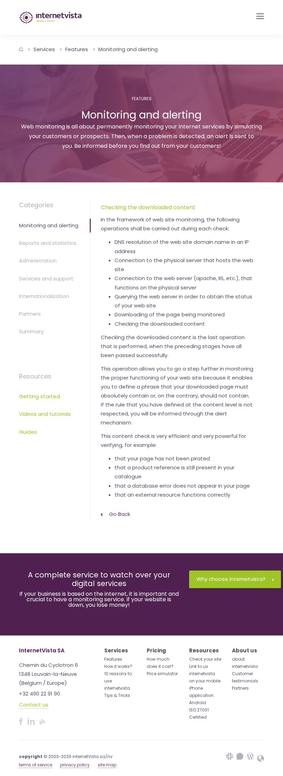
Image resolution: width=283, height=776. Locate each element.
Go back (119, 514)
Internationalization (44, 296)
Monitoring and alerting (128, 49)
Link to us (198, 666)
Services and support (46, 278)
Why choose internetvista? (230, 579)
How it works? (118, 666)
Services (44, 49)
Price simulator (162, 674)
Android (197, 703)
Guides (28, 431)
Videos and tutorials (45, 414)
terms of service (35, 765)
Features (76, 49)
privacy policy (75, 765)
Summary (31, 331)
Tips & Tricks (117, 695)
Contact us (33, 704)
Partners (30, 313)
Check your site (205, 659)
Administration (38, 260)
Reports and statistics (47, 243)
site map (107, 765)
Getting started (39, 396)
